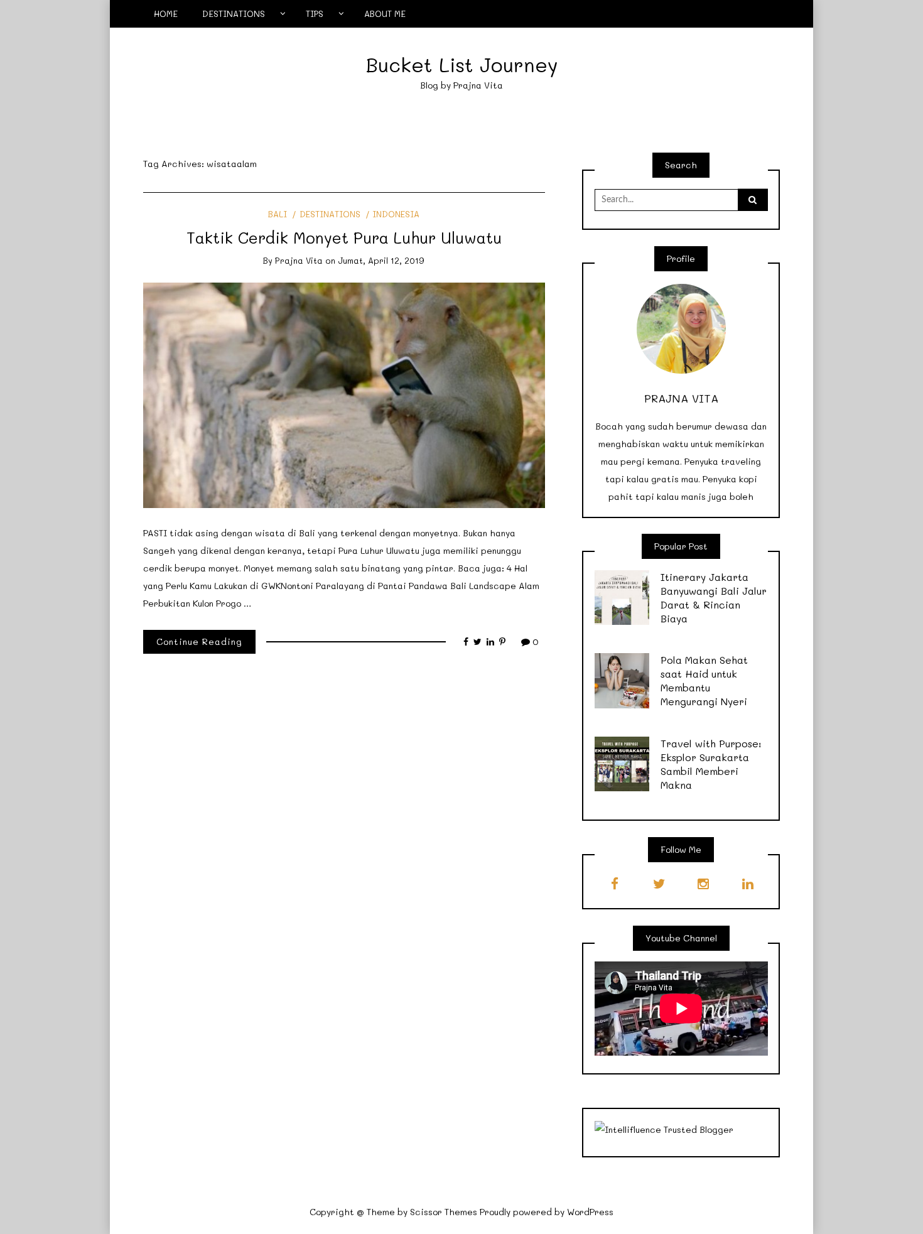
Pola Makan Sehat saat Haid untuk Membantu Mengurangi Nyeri (704, 680)
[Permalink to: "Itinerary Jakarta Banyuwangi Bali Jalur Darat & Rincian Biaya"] (622, 596)
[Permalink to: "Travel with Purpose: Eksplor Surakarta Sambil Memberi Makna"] (622, 763)
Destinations (330, 213)
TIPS (314, 13)
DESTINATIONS (233, 13)
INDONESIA (395, 213)
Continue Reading (199, 641)
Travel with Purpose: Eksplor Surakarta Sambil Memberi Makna (711, 764)
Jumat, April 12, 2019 (381, 260)
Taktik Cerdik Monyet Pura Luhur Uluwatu (344, 237)
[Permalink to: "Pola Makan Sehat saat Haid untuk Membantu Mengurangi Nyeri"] (622, 680)
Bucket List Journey (462, 64)
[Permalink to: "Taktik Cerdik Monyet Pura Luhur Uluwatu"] (344, 394)
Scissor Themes (443, 1212)
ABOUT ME (385, 13)
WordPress (590, 1212)
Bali (277, 213)
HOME (166, 13)
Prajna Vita (299, 260)
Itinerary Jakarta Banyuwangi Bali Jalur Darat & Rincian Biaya (714, 597)
